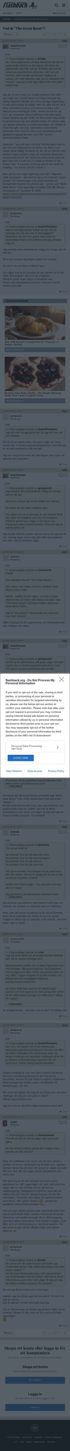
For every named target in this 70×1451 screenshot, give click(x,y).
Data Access (35, 770)
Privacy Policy (56, 770)
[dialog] (35, 725)
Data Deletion (14, 770)
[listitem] (35, 747)
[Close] (62, 680)
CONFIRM (20, 757)
